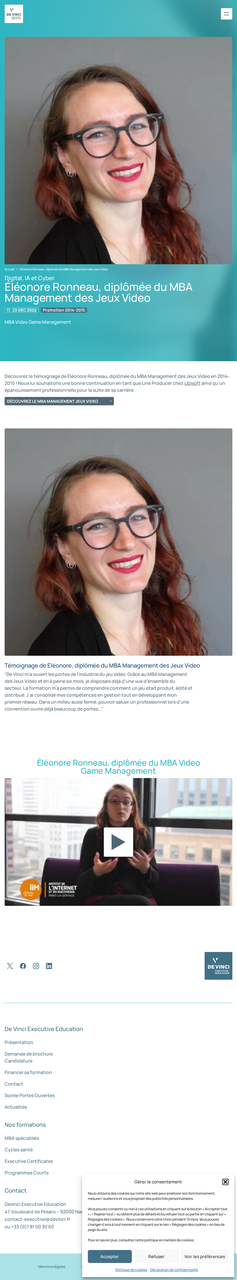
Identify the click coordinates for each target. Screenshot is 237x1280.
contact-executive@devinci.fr (37, 1219)
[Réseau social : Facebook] (23, 966)
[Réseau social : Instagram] (36, 966)
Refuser (156, 1256)
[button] (225, 1182)
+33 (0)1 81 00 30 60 (32, 1226)
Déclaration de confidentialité (174, 1269)
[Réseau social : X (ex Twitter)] (10, 966)
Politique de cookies (131, 1269)
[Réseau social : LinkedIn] (49, 966)
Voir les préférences (204, 1256)
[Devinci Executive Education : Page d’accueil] (218, 966)
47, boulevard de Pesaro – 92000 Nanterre (50, 1211)
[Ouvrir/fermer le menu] (226, 14)
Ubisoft (192, 383)
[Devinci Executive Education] (14, 14)
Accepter (109, 1256)
